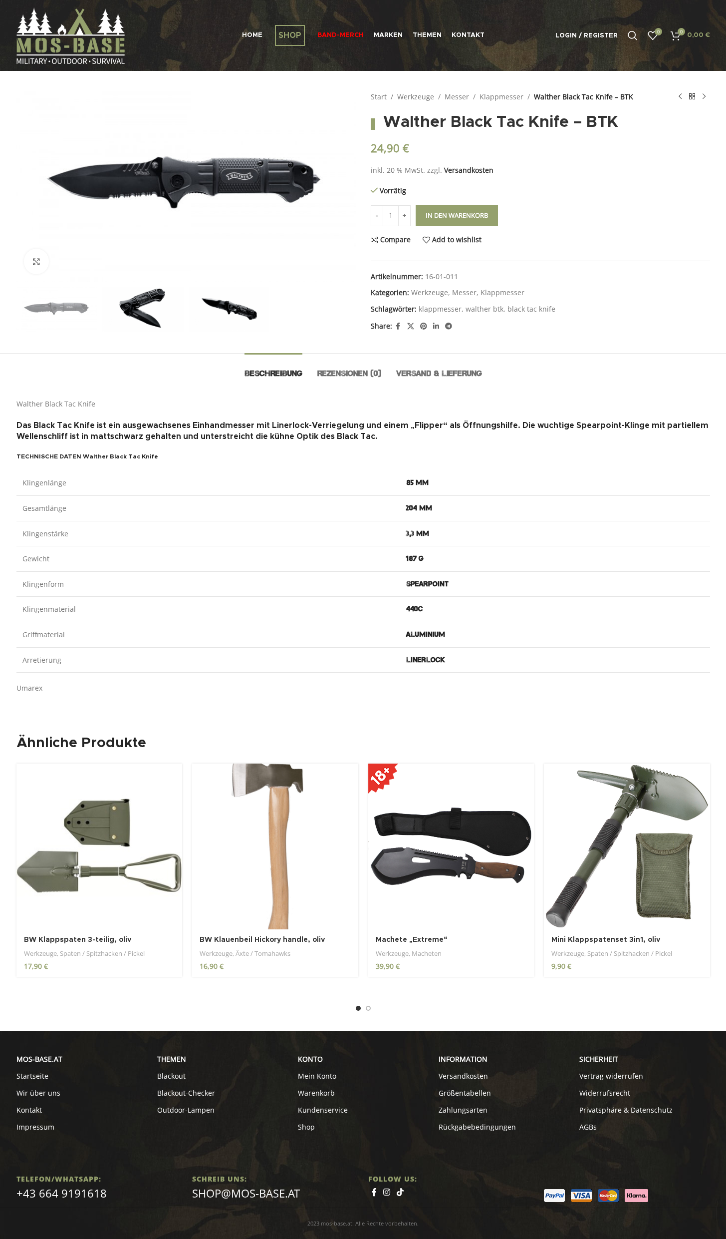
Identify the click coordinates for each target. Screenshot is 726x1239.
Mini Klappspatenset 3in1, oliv (605, 939)
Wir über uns (38, 1093)
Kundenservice (323, 1110)
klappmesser (440, 309)
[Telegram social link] (448, 326)
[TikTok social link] (400, 1192)
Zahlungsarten (463, 1110)
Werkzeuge (415, 96)
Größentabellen (465, 1093)
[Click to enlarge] (36, 261)
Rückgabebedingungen (477, 1127)
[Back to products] (692, 97)
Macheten (427, 953)
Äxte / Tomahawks (263, 953)
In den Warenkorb (457, 215)
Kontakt (29, 1110)
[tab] (273, 368)
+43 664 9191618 (61, 1193)
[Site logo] (70, 34)
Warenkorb (316, 1093)
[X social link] (410, 326)
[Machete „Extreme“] (451, 847)
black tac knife (531, 309)
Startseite (32, 1076)
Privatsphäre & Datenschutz (626, 1110)
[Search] (633, 35)
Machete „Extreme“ (412, 939)
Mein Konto (317, 1076)
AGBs (588, 1127)
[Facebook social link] (398, 326)
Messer (457, 96)
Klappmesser (501, 96)
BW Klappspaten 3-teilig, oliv (77, 939)
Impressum (35, 1127)
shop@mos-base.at (246, 1193)
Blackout (171, 1076)
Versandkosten (468, 170)
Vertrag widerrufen (611, 1076)
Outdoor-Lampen (186, 1110)
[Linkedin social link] (436, 326)
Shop (306, 1127)
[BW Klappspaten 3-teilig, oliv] (99, 847)
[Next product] (704, 97)
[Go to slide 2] (368, 1008)
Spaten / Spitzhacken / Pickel (102, 953)
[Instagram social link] (387, 1192)
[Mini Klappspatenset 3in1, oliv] (627, 847)
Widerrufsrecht (604, 1093)
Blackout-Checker (186, 1093)
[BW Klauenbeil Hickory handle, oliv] (275, 847)
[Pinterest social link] (423, 326)
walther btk (484, 309)
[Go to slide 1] (358, 1008)
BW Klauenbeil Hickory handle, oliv (262, 939)
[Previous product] (680, 97)
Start (379, 96)
